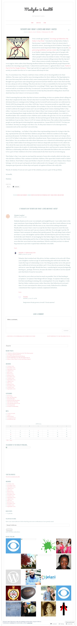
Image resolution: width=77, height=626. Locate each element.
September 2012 (11, 389)
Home (32, 22)
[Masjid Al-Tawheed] (28, 561)
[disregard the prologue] (28, 609)
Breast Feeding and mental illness (16, 356)
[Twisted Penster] (33, 577)
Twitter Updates (10, 474)
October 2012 (10, 387)
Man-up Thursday (12, 397)
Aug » (10, 440)
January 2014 (10, 375)
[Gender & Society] (28, 545)
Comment (66, 330)
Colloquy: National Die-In (14, 355)
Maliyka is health (38, 9)
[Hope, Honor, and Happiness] (63, 562)
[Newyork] (63, 593)
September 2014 (11, 369)
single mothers (60, 195)
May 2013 (9, 383)
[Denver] (13, 546)
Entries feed (10, 416)
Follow (9, 529)
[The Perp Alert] (13, 593)
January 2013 (10, 384)
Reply (15, 248)
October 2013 (10, 378)
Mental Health (11, 399)
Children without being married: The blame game (20, 353)
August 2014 (10, 371)
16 (10, 434)
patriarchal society (46, 195)
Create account (11, 413)
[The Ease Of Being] (48, 609)
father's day (33, 195)
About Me (38, 22)
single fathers (54, 195)
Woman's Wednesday (12, 406)
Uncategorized (11, 405)
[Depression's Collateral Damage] (28, 593)
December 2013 (11, 377)
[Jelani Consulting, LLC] (48, 577)
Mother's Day (39, 195)
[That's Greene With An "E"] (48, 546)
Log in (8, 415)
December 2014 (11, 368)
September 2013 (11, 380)
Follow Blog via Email (11, 518)
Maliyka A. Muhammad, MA (27, 253)
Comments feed (11, 418)
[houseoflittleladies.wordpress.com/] (63, 546)
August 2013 (10, 381)
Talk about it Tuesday (12, 402)
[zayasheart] (13, 577)
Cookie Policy (29, 623)
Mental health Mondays (22, 195)
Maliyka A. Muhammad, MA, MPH (45, 32)
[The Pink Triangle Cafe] (13, 609)
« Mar (7, 440)
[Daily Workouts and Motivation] (48, 593)
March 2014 (10, 374)
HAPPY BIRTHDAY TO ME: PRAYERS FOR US (59, 336)
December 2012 (11, 386)
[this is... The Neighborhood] (43, 561)
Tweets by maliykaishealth (13, 477)
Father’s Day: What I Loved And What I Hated (19, 359)
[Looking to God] (63, 609)
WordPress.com (11, 419)
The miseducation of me (13, 403)
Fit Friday (9, 396)
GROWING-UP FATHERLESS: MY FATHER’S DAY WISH (20, 336)
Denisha (25, 297)
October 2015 (10, 366)
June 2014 (9, 372)
